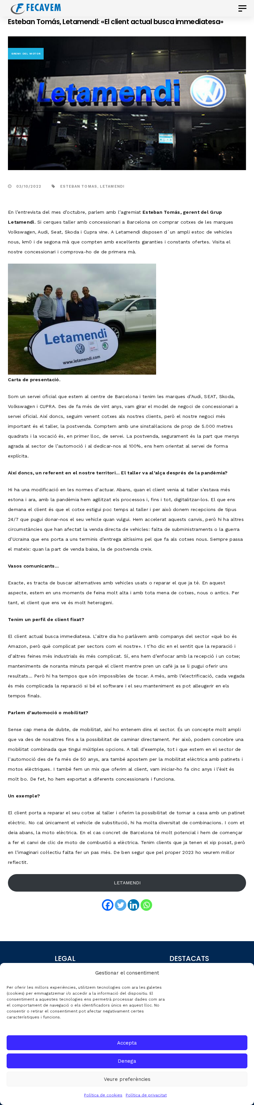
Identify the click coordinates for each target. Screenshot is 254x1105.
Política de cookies (103, 1095)
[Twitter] (120, 905)
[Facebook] (107, 905)
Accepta (127, 1043)
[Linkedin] (133, 905)
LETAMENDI (127, 882)
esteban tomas (78, 186)
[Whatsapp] (146, 905)
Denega (127, 1061)
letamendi (112, 186)
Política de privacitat (146, 1095)
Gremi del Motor (26, 53)
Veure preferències (127, 1079)
